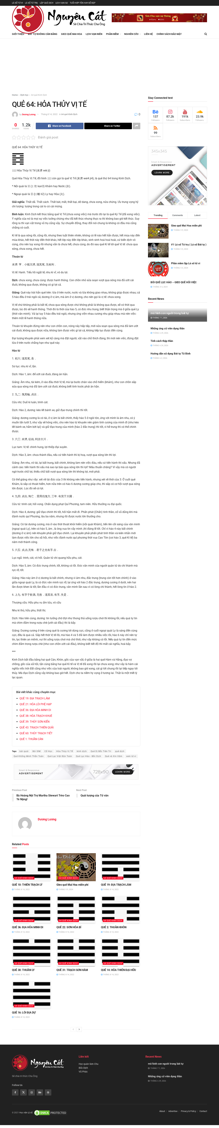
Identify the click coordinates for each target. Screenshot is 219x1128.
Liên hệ (148, 34)
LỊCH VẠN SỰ (61, 3)
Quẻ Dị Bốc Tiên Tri (101, 751)
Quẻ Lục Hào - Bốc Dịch (88, 756)
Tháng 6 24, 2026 (160, 345)
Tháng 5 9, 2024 (65, 889)
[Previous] (73, 1029)
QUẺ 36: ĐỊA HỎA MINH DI (35, 710)
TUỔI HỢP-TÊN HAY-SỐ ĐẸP (82, 3)
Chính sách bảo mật (169, 34)
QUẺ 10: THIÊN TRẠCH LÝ (27, 884)
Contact (203, 1111)
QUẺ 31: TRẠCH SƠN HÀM (72, 970)
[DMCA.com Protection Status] (51, 1112)
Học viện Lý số (26, 1112)
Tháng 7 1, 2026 (159, 318)
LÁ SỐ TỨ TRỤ (31, 3)
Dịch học (24, 95)
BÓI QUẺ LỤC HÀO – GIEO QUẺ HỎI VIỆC (174, 282)
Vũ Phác (83, 1071)
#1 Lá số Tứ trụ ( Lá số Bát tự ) (188, 244)
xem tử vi (131, 756)
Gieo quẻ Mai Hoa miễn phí (72, 884)
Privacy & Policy (188, 1111)
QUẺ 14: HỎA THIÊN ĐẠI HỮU (118, 970)
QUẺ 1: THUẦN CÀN (31, 739)
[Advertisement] (109, 64)
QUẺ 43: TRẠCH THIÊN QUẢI (37, 727)
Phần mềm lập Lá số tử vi (185, 263)
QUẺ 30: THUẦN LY (23, 970)
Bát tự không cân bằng (42, 34)
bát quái (24, 751)
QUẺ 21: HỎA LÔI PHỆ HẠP (36, 704)
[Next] (79, 1029)
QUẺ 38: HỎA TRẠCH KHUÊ (36, 715)
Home (15, 95)
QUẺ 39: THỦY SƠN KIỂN (34, 721)
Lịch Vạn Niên (94, 34)
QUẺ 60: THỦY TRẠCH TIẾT (36, 733)
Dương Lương (28, 114)
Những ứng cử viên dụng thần (167, 328)
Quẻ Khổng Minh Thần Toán (29, 756)
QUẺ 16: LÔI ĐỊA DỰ (23, 1012)
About (162, 1111)
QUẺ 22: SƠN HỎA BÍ (68, 927)
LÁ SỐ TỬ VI (17, 3)
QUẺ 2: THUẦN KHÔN (113, 927)
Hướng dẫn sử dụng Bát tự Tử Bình (170, 353)
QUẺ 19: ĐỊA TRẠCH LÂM (35, 698)
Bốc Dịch (83, 1067)
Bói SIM (37, 751)
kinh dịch (82, 751)
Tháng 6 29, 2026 (160, 333)
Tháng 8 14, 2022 (49, 114)
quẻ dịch (119, 751)
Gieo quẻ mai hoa (71, 34)
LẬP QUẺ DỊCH (46, 3)
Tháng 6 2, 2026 (159, 358)
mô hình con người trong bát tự (170, 313)
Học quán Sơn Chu (88, 1064)
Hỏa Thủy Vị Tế (64, 751)
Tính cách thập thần (162, 341)
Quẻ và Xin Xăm (113, 756)
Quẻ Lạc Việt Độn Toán (60, 756)
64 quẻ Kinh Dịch (39, 95)
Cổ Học (48, 751)
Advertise (172, 1111)
